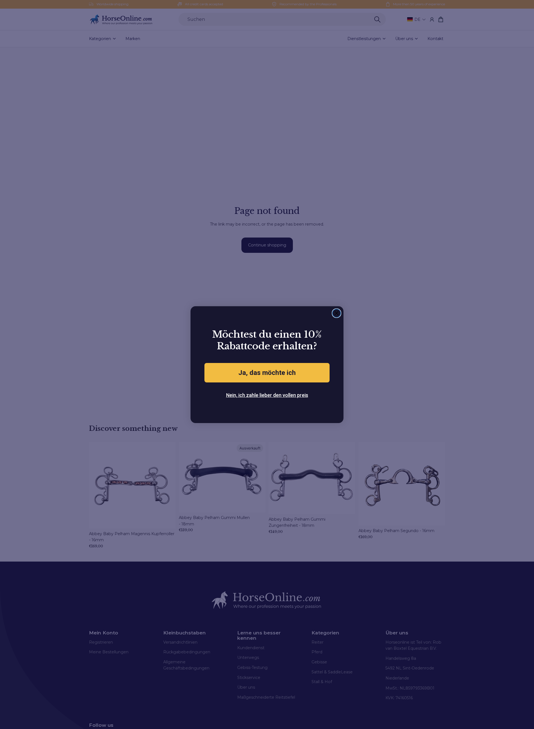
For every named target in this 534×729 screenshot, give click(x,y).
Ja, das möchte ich (267, 373)
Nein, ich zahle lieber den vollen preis (267, 395)
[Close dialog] (336, 313)
